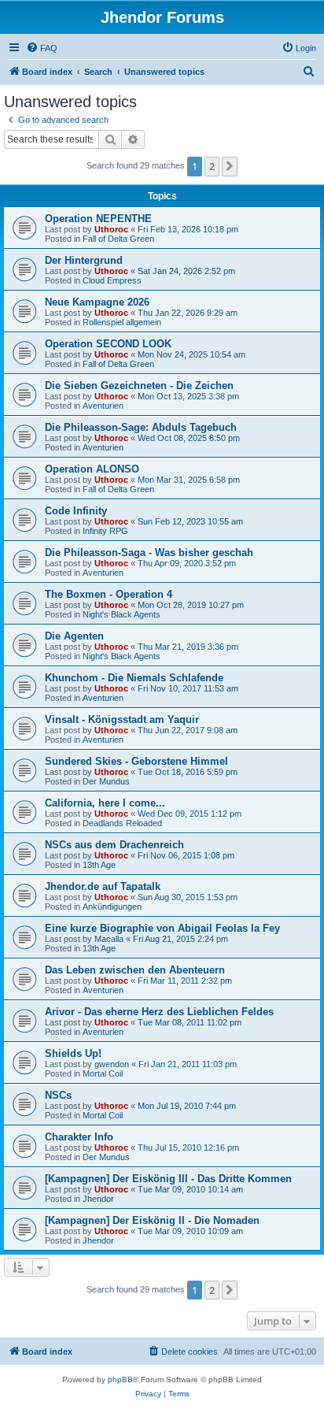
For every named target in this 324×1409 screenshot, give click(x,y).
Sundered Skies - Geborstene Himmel (136, 761)
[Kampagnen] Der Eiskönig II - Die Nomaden (152, 1220)
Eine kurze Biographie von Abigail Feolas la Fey (162, 928)
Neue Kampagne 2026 (97, 302)
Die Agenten (74, 636)
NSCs (58, 1095)
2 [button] (212, 166)
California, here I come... (105, 803)
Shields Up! (73, 1053)
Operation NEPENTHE (98, 218)
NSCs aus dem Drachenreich (114, 845)
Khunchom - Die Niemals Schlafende (134, 678)
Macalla (108, 939)
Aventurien (103, 405)
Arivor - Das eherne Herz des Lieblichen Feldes (159, 1012)
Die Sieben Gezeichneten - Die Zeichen (139, 385)
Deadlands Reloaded (122, 823)
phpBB (120, 1379)
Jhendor (98, 1198)
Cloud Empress (112, 280)
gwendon (111, 1064)
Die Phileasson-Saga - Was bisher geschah (149, 552)
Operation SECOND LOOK (108, 344)
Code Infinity (76, 511)
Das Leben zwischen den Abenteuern (135, 970)
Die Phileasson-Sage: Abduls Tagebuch (141, 427)
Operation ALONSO (92, 469)
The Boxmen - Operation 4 (108, 594)
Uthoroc (111, 229)
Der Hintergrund (84, 260)
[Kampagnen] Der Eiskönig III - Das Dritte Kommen (168, 1179)
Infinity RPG (105, 531)
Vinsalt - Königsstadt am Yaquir (122, 719)
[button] (229, 166)
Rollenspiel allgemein (122, 322)
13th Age (99, 865)
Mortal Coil (103, 1073)
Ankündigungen (112, 906)
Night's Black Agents (121, 614)
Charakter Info (79, 1137)
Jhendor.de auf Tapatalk (102, 886)
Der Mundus (106, 781)
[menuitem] (41, 48)
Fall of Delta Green (118, 238)
